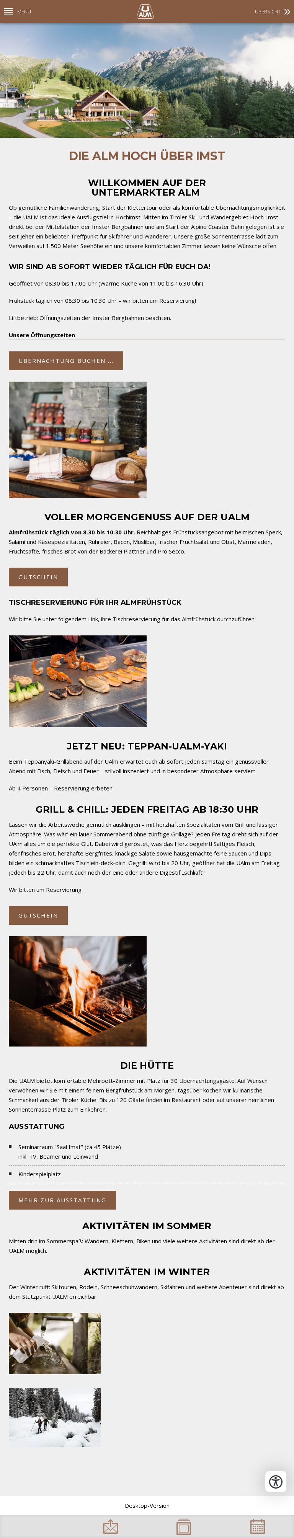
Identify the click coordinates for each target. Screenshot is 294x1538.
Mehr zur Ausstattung (62, 1200)
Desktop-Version (147, 1505)
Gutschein (38, 577)
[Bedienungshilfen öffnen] (275, 1481)
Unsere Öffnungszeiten (42, 335)
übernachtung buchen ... (66, 360)
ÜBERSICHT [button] (268, 11)
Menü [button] (24, 11)
